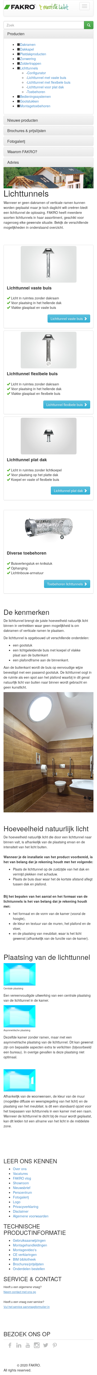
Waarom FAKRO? (22, 151)
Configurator (36, 72)
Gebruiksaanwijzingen (29, 1240)
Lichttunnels (29, 68)
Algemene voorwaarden (30, 1216)
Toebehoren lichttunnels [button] (67, 584)
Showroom (21, 1183)
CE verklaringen (25, 1254)
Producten (15, 33)
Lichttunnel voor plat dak (45, 87)
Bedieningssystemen (35, 96)
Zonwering (28, 58)
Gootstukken (29, 101)
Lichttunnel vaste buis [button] (69, 318)
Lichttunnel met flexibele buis (48, 82)
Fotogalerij (16, 141)
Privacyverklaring (25, 1206)
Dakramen (28, 44)
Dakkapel (27, 49)
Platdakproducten (33, 54)
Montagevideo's (24, 1249)
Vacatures (20, 1173)
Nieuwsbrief (21, 1187)
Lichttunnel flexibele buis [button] (66, 404)
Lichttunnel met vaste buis (46, 77)
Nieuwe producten (22, 120)
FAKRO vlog (22, 1178)
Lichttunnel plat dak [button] (70, 490)
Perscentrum (22, 1192)
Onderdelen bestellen (29, 1268)
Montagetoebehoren (35, 105)
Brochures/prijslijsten (28, 1264)
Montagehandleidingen (30, 1245)
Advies (13, 162)
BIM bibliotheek (24, 1259)
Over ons (20, 1168)
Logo (16, 1201)
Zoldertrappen (30, 63)
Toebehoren (36, 91)
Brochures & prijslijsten (26, 130)
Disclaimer (20, 1211)
